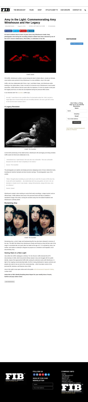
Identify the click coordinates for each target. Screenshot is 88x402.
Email (77, 116)
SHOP (40, 10)
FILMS (31, 10)
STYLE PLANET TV (52, 10)
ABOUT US (65, 378)
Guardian (20, 92)
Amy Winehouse (10, 281)
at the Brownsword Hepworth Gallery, (44, 269)
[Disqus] (30, 304)
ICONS (31, 26)
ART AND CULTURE (39, 26)
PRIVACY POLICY (67, 381)
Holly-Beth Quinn (9, 26)
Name (77, 108)
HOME (64, 374)
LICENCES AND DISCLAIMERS (71, 383)
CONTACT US (77, 10)
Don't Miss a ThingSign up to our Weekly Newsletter (76, 104)
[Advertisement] (40, 3)
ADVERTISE (65, 377)
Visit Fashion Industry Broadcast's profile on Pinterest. (75, 129)
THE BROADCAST (19, 10)
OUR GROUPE (65, 10)
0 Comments (51, 26)
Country (76, 114)
